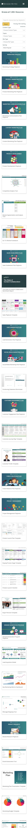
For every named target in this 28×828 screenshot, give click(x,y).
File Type (5, 39)
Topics (5, 33)
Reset (6, 24)
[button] (23, 4)
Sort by (5, 45)
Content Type (7, 27)
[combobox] (3, 30)
